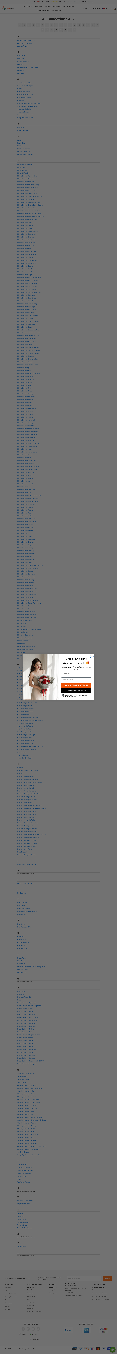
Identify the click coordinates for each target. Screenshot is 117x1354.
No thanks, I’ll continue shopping (76, 690)
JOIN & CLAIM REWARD (76, 685)
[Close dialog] (91, 656)
